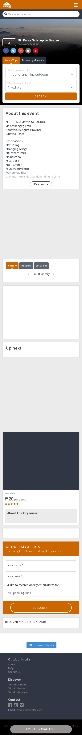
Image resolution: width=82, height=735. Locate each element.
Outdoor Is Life (11, 4)
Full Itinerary (41, 274)
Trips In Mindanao (18, 692)
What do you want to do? (18, 70)
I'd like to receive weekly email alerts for (32, 585)
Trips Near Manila (17, 684)
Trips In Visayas (16, 688)
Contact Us (14, 672)
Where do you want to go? (19, 83)
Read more (41, 184)
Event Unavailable (41, 729)
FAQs (11, 668)
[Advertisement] (41, 224)
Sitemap (74, 725)
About (11, 664)
